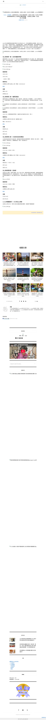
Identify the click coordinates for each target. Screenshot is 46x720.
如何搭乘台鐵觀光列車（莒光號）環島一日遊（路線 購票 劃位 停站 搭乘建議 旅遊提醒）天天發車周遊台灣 (28, 646)
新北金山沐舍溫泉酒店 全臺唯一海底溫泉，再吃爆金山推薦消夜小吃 (9, 295)
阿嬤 (37, 301)
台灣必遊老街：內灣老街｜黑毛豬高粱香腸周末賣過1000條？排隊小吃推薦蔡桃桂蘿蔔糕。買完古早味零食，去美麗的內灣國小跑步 (9, 265)
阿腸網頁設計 (44, 717)
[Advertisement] (23, 30)
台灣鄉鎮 (13, 664)
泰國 (12, 669)
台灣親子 (13, 663)
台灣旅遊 (9, 15)
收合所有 (16, 661)
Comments (9, 301)
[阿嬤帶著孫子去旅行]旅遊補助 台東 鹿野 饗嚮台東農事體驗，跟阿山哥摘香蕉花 (37, 279)
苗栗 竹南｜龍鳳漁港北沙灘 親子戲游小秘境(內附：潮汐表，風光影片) (9, 279)
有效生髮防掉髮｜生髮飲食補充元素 (36, 212)
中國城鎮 (13, 666)
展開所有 (12, 661)
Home (5, 15)
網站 (4, 86)
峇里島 (12, 667)
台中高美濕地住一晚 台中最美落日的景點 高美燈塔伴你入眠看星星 (23, 279)
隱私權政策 (25, 719)
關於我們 (20, 719)
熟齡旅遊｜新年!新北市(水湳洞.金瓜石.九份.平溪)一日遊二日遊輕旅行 (23, 295)
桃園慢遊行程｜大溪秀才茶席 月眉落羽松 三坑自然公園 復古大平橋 (37, 295)
